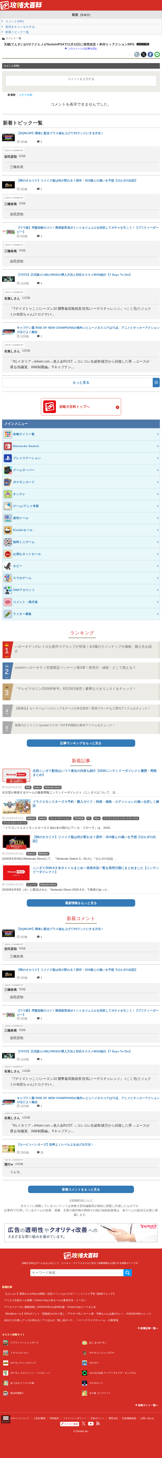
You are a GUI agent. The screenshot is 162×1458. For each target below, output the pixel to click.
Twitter (83, 1423)
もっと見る (81, 382)
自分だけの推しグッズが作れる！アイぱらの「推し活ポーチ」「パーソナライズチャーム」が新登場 (61, 1320)
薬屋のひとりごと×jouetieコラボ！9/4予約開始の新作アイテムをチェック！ (65, 725)
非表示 (85, 14)
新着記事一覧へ (149, 1328)
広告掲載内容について (81, 1200)
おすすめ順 (25, 94)
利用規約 (54, 1418)
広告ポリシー (97, 1418)
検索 (127, 1272)
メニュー (5, 1421)
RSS (98, 1423)
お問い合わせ (147, 1418)
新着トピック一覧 (16, 32)
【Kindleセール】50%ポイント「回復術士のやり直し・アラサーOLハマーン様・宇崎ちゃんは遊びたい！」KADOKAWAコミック (77, 1313)
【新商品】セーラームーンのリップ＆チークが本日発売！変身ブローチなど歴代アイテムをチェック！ (83, 708)
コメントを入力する (81, 79)
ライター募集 (71, 1424)
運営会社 (113, 1418)
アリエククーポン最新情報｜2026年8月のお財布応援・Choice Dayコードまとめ (50, 1307)
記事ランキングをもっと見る (80, 743)
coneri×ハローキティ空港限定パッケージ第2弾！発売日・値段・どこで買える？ (75, 667)
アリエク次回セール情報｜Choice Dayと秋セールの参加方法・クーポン (45, 1300)
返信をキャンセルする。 (21, 26)
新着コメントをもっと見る (81, 1189)
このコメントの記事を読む (82, 48)
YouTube (91, 1424)
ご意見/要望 (39, 1418)
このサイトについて (18, 1418)
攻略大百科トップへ (74, 406)
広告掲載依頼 (129, 1418)
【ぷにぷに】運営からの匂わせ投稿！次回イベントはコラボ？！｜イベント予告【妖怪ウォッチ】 (60, 1293)
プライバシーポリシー (74, 1418)
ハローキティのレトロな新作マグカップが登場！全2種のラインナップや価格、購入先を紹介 (83, 649)
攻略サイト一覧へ (147, 1405)
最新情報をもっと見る (81, 903)
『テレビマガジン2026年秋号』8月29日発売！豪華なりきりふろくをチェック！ (75, 688)
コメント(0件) (14, 21)
